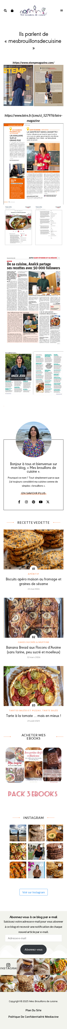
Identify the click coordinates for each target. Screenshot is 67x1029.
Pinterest (33, 502)
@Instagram (8, 968)
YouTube (40, 502)
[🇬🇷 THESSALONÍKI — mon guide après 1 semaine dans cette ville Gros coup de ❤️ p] (36, 850)
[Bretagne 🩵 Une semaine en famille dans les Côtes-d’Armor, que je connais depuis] (18, 832)
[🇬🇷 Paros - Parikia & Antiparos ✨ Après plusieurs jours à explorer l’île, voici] (36, 869)
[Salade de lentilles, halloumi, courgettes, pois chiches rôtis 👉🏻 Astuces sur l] (18, 850)
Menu (61, 10)
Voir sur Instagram (33, 892)
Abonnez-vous (34, 949)
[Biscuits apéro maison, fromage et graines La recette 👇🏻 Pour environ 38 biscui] (55, 869)
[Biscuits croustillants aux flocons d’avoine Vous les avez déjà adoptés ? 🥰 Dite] (55, 850)
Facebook (19, 502)
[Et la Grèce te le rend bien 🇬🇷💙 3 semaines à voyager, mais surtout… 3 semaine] (55, 832)
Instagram (26, 502)
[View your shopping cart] (12, 10)
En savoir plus (33, 493)
